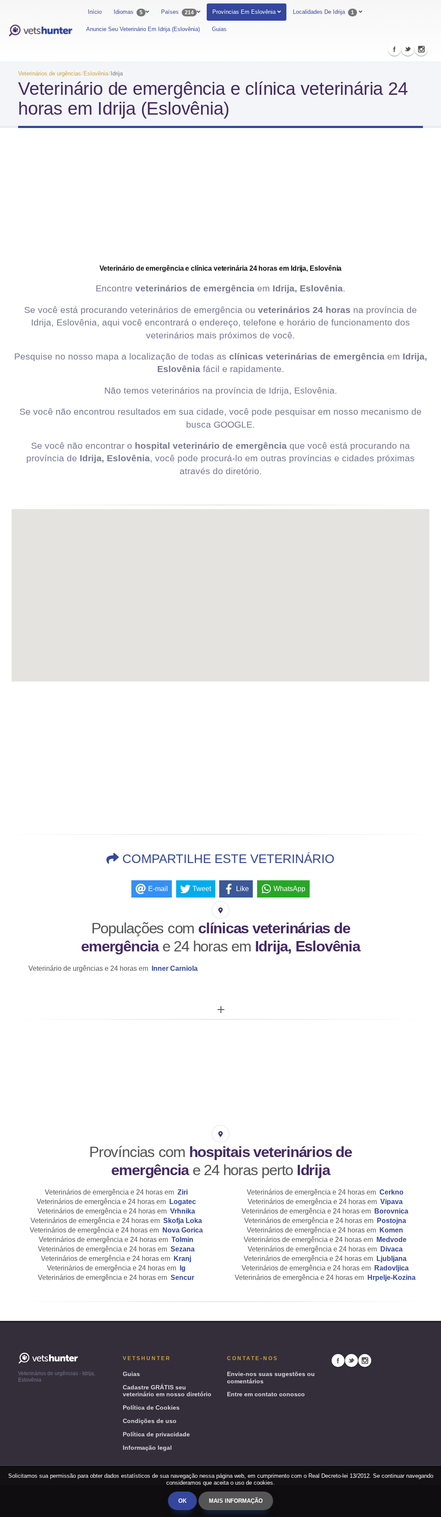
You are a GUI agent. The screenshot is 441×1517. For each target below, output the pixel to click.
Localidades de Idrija (323, 12)
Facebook (394, 49)
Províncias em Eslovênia (244, 12)
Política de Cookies (151, 1407)
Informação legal (147, 1447)
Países (177, 12)
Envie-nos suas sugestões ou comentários (271, 1377)
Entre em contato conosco (266, 1394)
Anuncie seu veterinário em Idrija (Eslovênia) (143, 29)
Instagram (421, 49)
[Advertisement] (220, 203)
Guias (219, 29)
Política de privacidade (156, 1434)
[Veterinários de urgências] (40, 30)
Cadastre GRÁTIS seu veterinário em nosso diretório (167, 1391)
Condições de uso (150, 1420)
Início (95, 12)
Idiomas (128, 12)
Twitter (407, 49)
